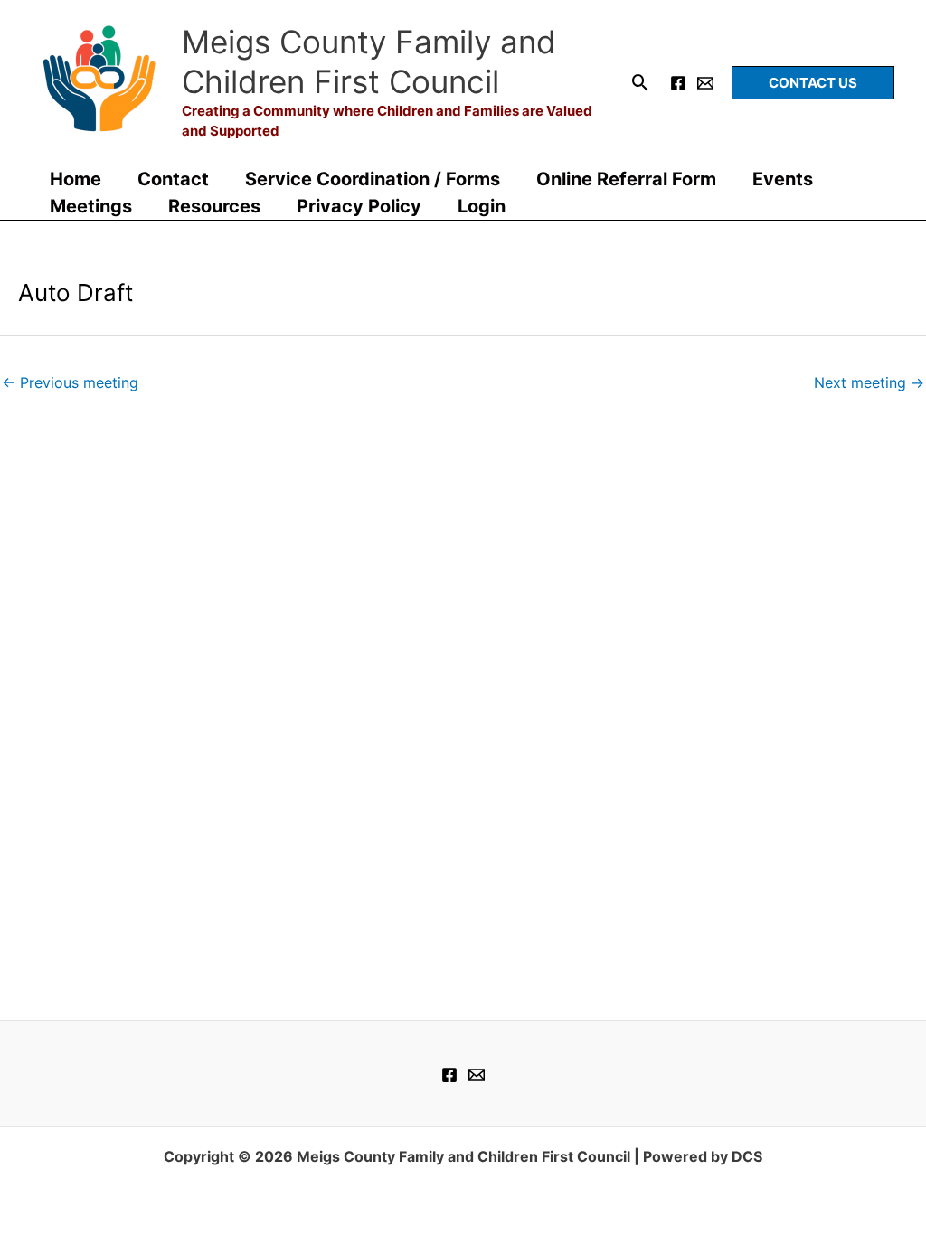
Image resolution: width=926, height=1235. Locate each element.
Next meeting (869, 382)
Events (782, 179)
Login (482, 206)
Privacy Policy (359, 206)
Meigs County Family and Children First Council (369, 61)
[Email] (705, 83)
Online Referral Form (626, 179)
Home (75, 179)
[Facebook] (678, 83)
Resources (214, 206)
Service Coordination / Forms (372, 179)
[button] (640, 82)
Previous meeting (70, 382)
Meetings (91, 206)
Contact (173, 179)
